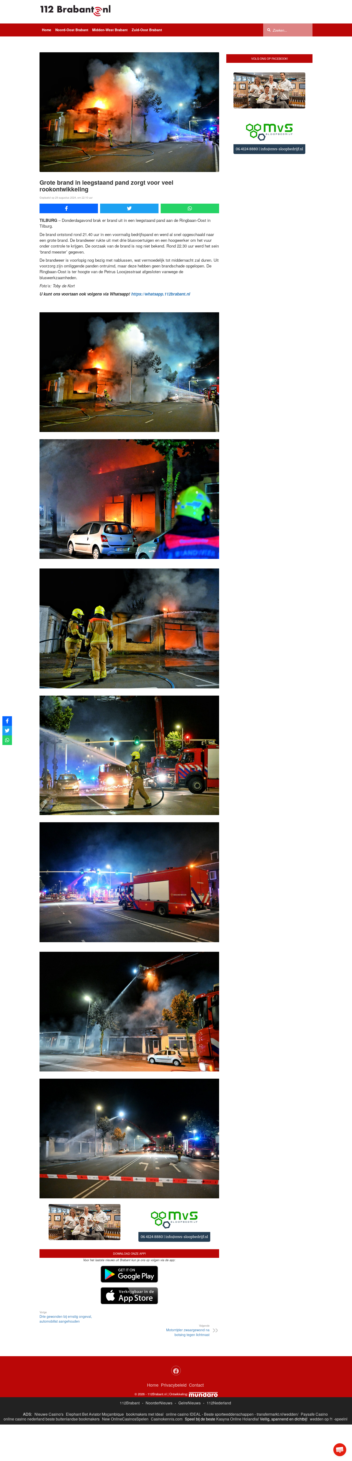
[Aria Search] (268, 29)
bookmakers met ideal (145, 1376)
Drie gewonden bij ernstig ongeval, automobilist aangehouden (66, 1279)
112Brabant (130, 1365)
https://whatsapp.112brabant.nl (160, 294)
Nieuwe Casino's (48, 1376)
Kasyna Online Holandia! (237, 1381)
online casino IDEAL (183, 1376)
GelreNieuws (189, 1365)
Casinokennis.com (166, 1381)
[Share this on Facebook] (69, 208)
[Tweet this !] (129, 208)
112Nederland (219, 1365)
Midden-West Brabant (110, 29)
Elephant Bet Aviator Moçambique (95, 1376)
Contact (196, 1347)
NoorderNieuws (159, 1365)
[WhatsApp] (190, 208)
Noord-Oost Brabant (71, 29)
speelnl (341, 1381)
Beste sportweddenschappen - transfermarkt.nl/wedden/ (251, 1376)
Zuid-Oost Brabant (147, 29)
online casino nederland (24, 1381)
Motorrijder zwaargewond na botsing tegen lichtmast (188, 1292)
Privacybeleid (174, 1347)
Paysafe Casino (314, 1376)
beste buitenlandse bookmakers (72, 1381)
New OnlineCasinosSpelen (125, 1381)
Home (46, 29)
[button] (339, 1449)
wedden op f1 (321, 1381)
